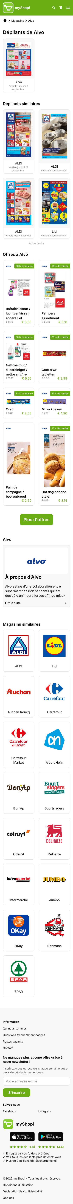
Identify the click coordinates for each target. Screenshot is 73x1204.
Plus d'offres (36, 519)
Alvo (31, 20)
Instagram (44, 1111)
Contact (8, 1048)
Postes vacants (13, 1041)
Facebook (9, 1111)
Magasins (17, 20)
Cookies (8, 1198)
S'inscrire (16, 1092)
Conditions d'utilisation (18, 1185)
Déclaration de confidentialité (22, 1191)
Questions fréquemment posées (24, 1035)
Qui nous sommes (15, 1028)
